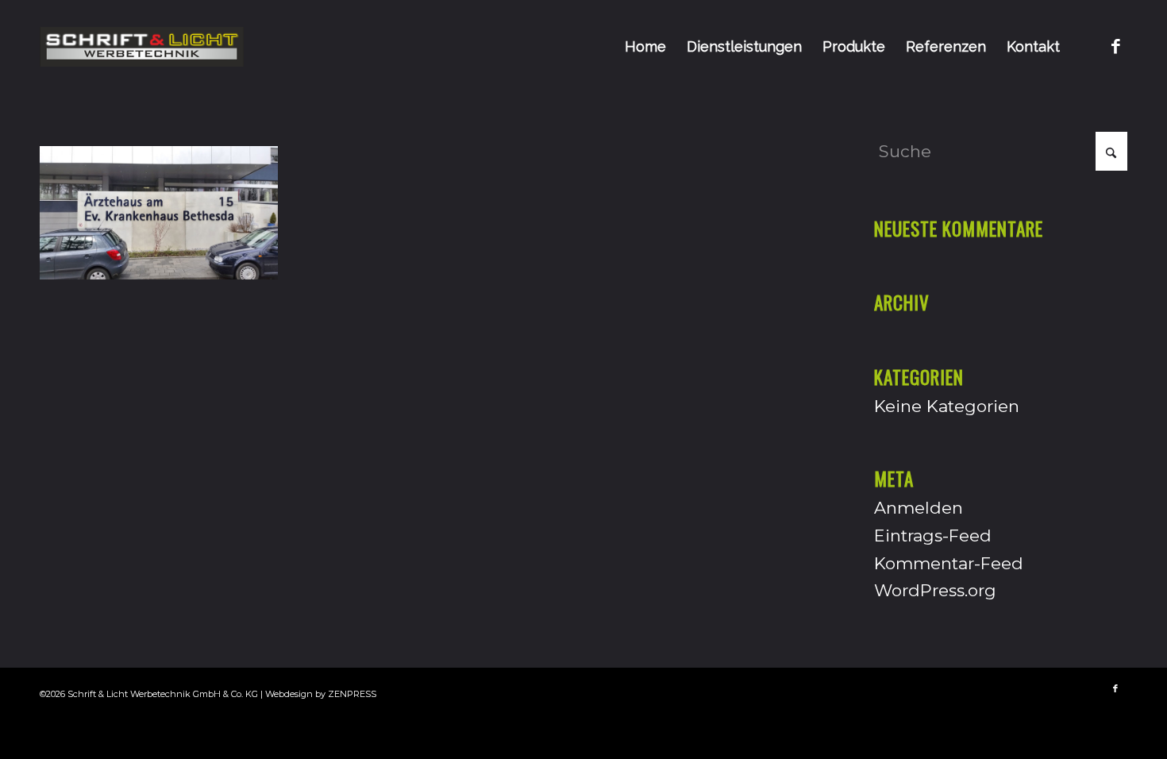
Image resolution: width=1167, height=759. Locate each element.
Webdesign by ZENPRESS (320, 693)
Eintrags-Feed (933, 535)
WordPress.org (935, 590)
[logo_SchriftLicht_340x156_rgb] (142, 47)
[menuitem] (645, 47)
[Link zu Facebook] (1115, 46)
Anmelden (918, 508)
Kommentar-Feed (948, 563)
